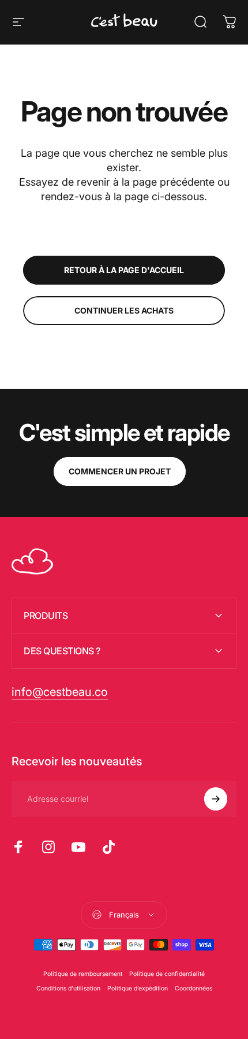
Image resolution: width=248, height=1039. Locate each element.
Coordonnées (193, 988)
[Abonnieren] (215, 798)
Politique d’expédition (137, 988)
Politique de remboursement (82, 974)
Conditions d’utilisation (68, 988)
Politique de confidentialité (167, 974)
